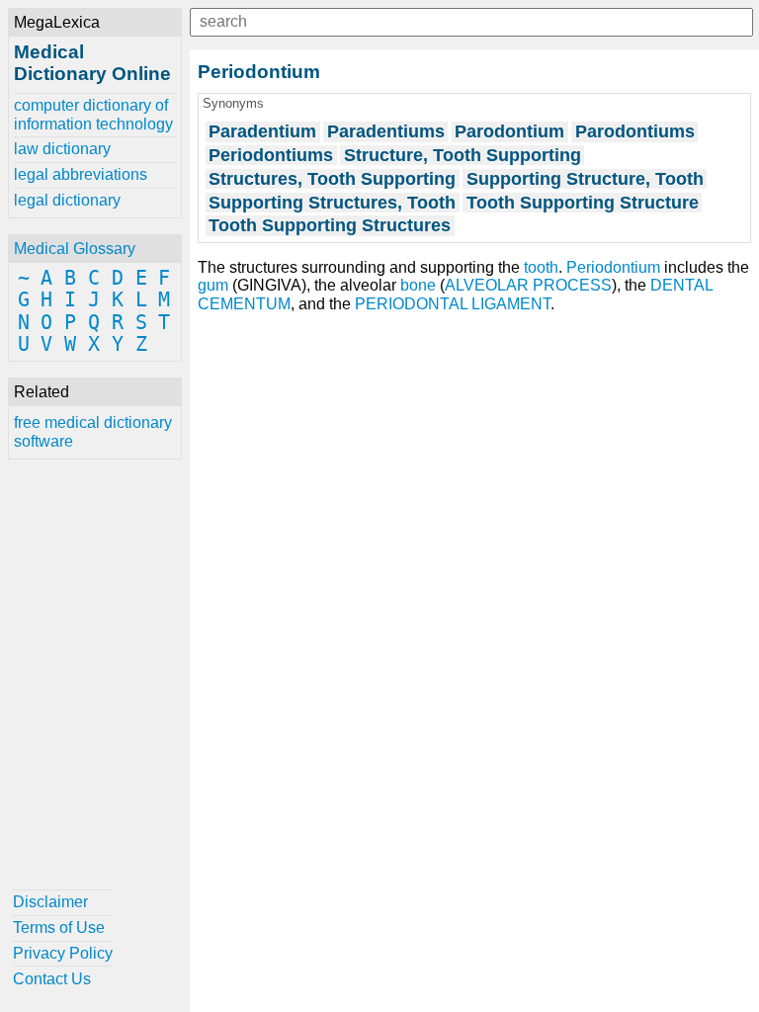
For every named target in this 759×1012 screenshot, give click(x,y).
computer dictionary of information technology (93, 114)
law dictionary (62, 148)
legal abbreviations (80, 174)
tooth (541, 267)
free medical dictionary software (93, 431)
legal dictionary (67, 200)
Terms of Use (59, 927)
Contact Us (52, 978)
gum (213, 285)
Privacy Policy (63, 953)
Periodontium (613, 267)
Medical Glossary (74, 248)
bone (418, 285)
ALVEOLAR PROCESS (528, 285)
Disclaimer (50, 901)
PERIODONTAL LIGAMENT (452, 303)
